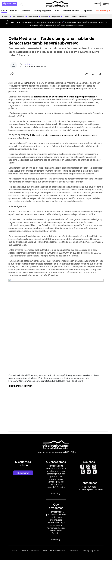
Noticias (14, 10)
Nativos (44, 17)
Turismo (26, 10)
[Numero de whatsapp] (83, 473)
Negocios (55, 17)
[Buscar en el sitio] (20, 4)
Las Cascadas (18, 17)
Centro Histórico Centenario (76, 17)
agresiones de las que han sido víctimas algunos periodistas (64, 96)
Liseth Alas (28, 64)
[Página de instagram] (94, 468)
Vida (57, 10)
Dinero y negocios (42, 10)
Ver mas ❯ (56, 493)
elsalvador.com (97, 22)
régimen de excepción (69, 88)
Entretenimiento (71, 10)
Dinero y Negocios (90, 550)
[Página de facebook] (82, 468)
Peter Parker (33, 17)
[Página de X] (88, 468)
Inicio (4, 10)
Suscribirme (23, 472)
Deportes (87, 10)
